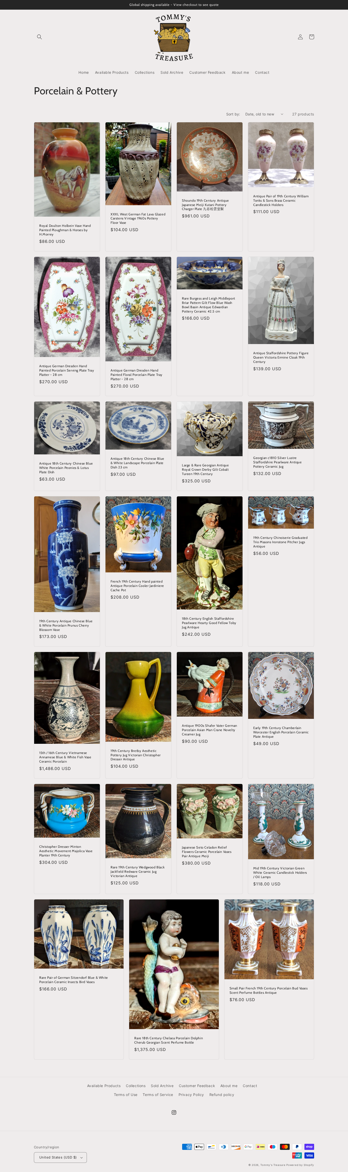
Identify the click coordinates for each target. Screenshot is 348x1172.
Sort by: (233, 114)
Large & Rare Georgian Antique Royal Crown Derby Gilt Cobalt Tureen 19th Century (205, 469)
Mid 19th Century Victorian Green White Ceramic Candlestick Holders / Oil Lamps (280, 872)
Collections (136, 1086)
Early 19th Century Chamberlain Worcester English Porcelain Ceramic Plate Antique (281, 732)
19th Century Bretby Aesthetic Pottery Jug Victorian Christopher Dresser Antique (136, 755)
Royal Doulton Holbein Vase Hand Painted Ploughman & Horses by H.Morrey (65, 230)
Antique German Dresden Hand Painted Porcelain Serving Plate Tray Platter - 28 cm (66, 370)
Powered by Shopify (300, 1164)
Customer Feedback (197, 1086)
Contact (250, 1086)
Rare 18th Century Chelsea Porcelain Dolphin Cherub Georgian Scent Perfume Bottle (168, 1040)
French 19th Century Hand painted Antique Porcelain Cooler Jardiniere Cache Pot (137, 585)
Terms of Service (158, 1094)
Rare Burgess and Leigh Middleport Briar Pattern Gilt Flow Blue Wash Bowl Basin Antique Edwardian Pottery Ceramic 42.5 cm (208, 304)
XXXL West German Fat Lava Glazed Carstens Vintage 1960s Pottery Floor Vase (138, 218)
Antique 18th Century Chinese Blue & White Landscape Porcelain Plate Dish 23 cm (137, 462)
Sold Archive (162, 1086)
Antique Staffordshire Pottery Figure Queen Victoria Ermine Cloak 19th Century (281, 357)
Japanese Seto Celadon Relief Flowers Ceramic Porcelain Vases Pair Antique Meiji (207, 851)
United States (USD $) (58, 1157)
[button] (39, 36)
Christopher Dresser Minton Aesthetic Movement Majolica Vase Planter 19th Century (65, 850)
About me (229, 1086)
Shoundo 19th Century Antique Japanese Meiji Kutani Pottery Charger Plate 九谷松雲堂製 (205, 204)
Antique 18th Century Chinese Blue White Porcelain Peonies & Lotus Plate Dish (66, 467)
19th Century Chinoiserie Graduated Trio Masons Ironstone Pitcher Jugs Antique (280, 542)
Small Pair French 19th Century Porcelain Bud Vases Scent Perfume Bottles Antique (269, 990)
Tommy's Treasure (272, 1164)
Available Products (104, 1086)
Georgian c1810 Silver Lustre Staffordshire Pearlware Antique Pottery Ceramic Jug (277, 462)
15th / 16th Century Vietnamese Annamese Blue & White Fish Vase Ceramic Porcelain (65, 757)
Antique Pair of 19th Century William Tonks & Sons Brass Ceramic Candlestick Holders (281, 200)
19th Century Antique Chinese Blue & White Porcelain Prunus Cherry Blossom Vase (66, 625)
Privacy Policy (191, 1094)
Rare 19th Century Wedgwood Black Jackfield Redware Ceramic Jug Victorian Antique (138, 871)
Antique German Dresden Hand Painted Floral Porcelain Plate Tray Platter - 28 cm (137, 374)
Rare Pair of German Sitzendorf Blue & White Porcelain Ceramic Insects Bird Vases (73, 979)
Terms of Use (126, 1094)
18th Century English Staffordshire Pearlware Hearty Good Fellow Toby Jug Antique (209, 622)
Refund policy (221, 1094)
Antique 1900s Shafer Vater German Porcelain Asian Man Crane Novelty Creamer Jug (209, 729)
